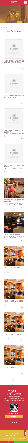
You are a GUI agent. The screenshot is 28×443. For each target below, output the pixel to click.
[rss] (16, 422)
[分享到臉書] (14, 422)
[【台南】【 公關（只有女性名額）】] (14, 256)
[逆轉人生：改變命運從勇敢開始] (14, 222)
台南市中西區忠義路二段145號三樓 (15, 398)
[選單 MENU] (25, 2)
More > (22, 68)
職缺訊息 (22, 432)
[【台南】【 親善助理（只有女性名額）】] (14, 322)
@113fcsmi (21, 400)
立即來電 (7, 441)
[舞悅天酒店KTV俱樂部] (14, 2)
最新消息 (16, 432)
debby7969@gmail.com (15, 402)
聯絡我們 (16, 433)
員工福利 (11, 433)
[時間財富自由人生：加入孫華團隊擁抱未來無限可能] (14, 188)
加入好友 (21, 441)
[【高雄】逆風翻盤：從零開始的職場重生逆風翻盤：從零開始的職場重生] (14, 49)
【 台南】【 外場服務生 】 (10, 367)
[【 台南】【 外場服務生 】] (14, 355)
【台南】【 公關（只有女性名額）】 (13, 268)
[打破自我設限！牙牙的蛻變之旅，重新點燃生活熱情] (14, 118)
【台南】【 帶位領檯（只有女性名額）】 (14, 301)
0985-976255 (10, 400)
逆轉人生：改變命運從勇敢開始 (12, 234)
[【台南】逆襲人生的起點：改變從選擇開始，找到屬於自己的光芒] (14, 84)
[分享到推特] (12, 422)
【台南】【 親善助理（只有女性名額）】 (14, 334)
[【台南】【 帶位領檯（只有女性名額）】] (14, 289)
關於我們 (6, 432)
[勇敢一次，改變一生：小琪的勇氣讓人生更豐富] (14, 153)
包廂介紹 (11, 432)
